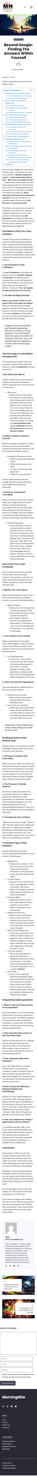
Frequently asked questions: (15, 139)
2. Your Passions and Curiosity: (18, 120)
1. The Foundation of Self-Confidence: (20, 96)
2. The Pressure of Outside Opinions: (19, 131)
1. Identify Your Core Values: (17, 117)
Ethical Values (7, 1444)
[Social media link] (3, 1406)
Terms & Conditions (9, 1465)
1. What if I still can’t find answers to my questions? (19, 142)
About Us (5, 1422)
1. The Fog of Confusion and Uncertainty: (17, 128)
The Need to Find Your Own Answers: (18, 93)
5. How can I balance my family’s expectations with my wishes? (18, 161)
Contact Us (6, 1425)
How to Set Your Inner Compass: (16, 115)
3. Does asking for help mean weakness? (17, 152)
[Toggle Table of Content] (30, 90)
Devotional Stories (8, 1441)
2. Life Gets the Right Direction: (18, 98)
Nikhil (21, 69)
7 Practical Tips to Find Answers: (16, 136)
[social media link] (6, 1266)
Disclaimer (5, 1427)
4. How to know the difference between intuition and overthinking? (20, 156)
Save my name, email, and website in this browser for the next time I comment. (18, 1375)
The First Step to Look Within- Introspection (15, 102)
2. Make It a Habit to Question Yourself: (17, 109)
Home (4, 1420)
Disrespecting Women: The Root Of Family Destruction (12, 1287)
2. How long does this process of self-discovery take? (20, 147)
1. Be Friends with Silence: (16, 105)
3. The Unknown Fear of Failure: (18, 134)
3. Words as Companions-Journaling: (20, 112)
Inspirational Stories (9, 1446)
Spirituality (18, 39)
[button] (25, 7)
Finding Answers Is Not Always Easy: (18, 124)
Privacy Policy (7, 1463)
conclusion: (9, 164)
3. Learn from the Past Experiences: (19, 122)
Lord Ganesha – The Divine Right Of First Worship (26, 1310)
